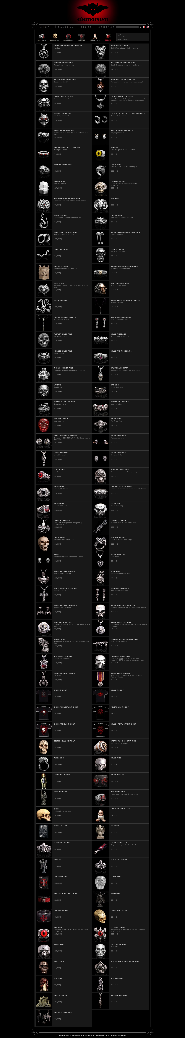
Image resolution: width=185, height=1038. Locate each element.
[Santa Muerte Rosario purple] (100, 314)
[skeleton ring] (100, 551)
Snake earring (61, 249)
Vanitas (57, 385)
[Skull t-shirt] (44, 704)
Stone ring (59, 486)
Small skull (60, 961)
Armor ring (59, 181)
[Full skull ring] (100, 958)
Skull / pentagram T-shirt (123, 724)
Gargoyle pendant (63, 1012)
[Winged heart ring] (100, 415)
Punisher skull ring (120, 656)
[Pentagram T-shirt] (100, 721)
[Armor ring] (44, 195)
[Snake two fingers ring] (44, 246)
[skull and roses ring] (100, 365)
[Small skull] (44, 975)
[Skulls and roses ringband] (100, 280)
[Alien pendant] (44, 229)
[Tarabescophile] (100, 534)
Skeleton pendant (120, 995)
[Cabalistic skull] (100, 924)
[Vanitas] (44, 398)
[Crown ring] (100, 229)
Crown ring (116, 215)
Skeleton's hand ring (64, 402)
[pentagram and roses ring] (44, 212)
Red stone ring (118, 792)
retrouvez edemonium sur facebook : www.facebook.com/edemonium (92, 1035)
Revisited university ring (123, 63)
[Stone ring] (44, 500)
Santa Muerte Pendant (122, 622)
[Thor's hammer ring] (44, 381)
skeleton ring (118, 537)
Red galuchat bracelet (65, 893)
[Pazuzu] (44, 873)
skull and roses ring (121, 351)
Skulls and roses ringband (124, 266)
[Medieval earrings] (100, 602)
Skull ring (116, 419)
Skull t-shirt (60, 690)
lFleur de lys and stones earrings (128, 113)
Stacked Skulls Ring (64, 97)
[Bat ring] (100, 398)
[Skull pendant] (100, 568)
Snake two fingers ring (65, 232)
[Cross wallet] (44, 890)
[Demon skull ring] (100, 59)
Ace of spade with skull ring (125, 961)
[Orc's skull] (44, 551)
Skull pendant (118, 554)
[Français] (144, 27)
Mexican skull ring (120, 470)
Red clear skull (62, 419)
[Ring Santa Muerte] (44, 636)
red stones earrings (121, 317)
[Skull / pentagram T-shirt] (100, 738)
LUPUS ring (116, 164)
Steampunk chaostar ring (123, 741)
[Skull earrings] (100, 449)
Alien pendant (61, 215)
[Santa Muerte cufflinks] (44, 449)
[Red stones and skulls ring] (44, 161)
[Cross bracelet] (44, 924)
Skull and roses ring (64, 130)
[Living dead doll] (44, 788)
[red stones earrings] (100, 331)
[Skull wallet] (100, 788)
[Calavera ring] (100, 195)
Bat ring (115, 385)
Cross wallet (60, 876)
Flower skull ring (63, 334)
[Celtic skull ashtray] (44, 754)
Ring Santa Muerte (63, 622)
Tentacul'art (60, 300)
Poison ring (59, 470)
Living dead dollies (120, 809)
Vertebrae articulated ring (124, 639)
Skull (57, 554)
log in (119, 39)
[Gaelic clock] (44, 1009)
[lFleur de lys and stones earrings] (100, 127)
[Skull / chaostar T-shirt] (44, 721)
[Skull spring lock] (100, 856)
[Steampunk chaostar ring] (100, 754)
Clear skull (117, 876)
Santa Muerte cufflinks (65, 436)
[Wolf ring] (44, 297)
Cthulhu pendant (62, 520)
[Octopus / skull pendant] (100, 93)
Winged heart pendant (65, 571)
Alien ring (59, 758)
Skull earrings (118, 436)
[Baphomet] (100, 907)
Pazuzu (57, 859)
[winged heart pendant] (44, 687)
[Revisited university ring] (100, 76)
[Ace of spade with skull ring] (100, 975)
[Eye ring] (100, 161)
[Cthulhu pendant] (44, 534)
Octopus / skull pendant (123, 80)
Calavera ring (118, 181)
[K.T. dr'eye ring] (100, 941)
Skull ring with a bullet (123, 605)
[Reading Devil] (44, 805)
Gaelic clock (60, 995)
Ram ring (115, 198)
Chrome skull (117, 249)
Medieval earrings (120, 588)
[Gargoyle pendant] (44, 1026)
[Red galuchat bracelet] (44, 907)
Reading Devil (60, 792)
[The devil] (44, 992)
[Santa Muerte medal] (100, 687)
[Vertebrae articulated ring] (100, 653)
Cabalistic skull (119, 910)
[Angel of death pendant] (44, 602)
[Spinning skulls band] (100, 500)
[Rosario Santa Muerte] (44, 331)
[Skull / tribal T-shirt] (44, 738)
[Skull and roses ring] (44, 144)
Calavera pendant (120, 368)
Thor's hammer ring (63, 368)
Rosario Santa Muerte (65, 317)
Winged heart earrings (65, 605)
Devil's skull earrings (122, 130)
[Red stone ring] (100, 805)
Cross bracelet (62, 910)
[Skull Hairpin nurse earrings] (100, 246)
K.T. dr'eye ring (118, 927)
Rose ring (115, 571)
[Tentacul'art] (44, 314)
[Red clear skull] (44, 432)
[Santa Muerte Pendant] (100, 636)
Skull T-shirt (117, 690)
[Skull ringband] (100, 348)
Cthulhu (115, 826)
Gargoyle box (61, 266)
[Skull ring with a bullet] (100, 619)
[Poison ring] (44, 483)
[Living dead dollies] (100, 822)
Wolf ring (59, 283)
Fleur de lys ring (62, 843)
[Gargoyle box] (44, 280)
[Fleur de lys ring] (44, 856)
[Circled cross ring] (44, 76)
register (126, 39)
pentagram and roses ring (67, 198)
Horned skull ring (63, 113)
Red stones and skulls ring (67, 147)
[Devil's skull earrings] (100, 144)
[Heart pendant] (44, 466)
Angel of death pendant (66, 588)
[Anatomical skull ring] (44, 93)
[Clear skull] (100, 890)
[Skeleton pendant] (100, 1009)
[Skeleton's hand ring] (44, 415)
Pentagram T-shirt (120, 707)
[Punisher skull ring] (100, 670)
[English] (147, 27)
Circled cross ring (63, 63)
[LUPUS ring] (100, 178)
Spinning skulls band (121, 486)
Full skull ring (118, 944)
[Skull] (44, 568)
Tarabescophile (118, 520)
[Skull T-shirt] (100, 704)
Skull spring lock (120, 843)
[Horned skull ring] (44, 127)
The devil (58, 978)
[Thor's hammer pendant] (100, 110)
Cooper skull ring (120, 283)
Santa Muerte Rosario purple (125, 300)
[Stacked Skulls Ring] (44, 110)
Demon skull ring (119, 46)
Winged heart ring (120, 402)
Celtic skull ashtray (64, 741)
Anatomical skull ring (65, 80)
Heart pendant (61, 453)
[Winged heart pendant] (44, 585)
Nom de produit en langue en (68, 46)
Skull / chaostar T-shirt (66, 707)
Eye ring (115, 147)
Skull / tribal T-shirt (64, 724)
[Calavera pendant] (100, 381)
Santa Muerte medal (120, 673)
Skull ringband (118, 334)
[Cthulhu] (100, 839)
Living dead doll (62, 775)
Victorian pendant (63, 656)
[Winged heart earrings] (44, 619)
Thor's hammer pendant (122, 97)
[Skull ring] (100, 432)
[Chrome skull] (100, 263)
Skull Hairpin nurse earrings (125, 232)
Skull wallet (117, 775)
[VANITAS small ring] (44, 178)
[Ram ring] (100, 212)
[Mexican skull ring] (100, 483)
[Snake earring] (44, 263)
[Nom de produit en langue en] (44, 59)
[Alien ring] (44, 771)
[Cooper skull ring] (100, 297)
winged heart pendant (65, 673)
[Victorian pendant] (44, 670)
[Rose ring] (100, 585)
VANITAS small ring (63, 164)
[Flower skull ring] (44, 348)
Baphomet (115, 893)
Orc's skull (60, 537)
